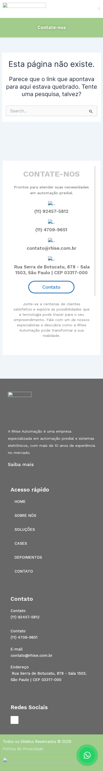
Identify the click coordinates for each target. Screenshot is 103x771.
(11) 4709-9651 (51, 229)
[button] (98, 8)
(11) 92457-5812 (51, 211)
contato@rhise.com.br (51, 248)
